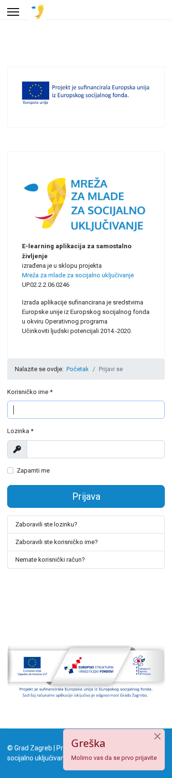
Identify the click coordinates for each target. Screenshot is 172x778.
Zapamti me (33, 470)
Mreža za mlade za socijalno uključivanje (78, 275)
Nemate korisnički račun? (50, 559)
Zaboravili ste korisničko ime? (56, 542)
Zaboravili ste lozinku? (46, 524)
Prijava (86, 496)
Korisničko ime (30, 391)
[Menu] (13, 12)
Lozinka (20, 430)
